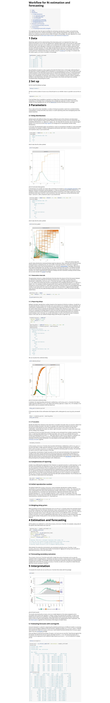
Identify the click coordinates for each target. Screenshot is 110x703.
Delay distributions (37, 14)
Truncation (37, 18)
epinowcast (68, 456)
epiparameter (64, 266)
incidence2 (62, 50)
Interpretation (35, 27)
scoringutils (40, 631)
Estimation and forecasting (38, 23)
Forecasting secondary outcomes (41, 25)
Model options (34, 620)
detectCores (53, 102)
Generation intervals (39, 15)
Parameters (34, 12)
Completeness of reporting (39, 19)
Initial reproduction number (39, 21)
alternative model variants (47, 35)
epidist (43, 271)
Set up (33, 11)
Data (33, 10)
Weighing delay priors (38, 22)
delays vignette (48, 123)
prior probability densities (70, 189)
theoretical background (62, 35)
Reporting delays (38, 17)
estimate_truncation (34, 439)
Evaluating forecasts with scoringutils (41, 28)
